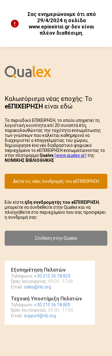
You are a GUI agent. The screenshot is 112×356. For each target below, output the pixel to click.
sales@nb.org (37, 286)
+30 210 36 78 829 (52, 275)
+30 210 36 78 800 (52, 304)
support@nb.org (40, 315)
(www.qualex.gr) (70, 155)
